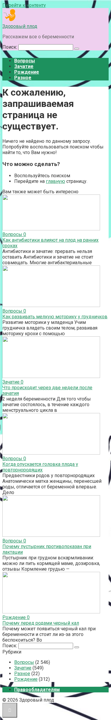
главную (55, 181)
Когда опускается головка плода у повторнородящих (40, 467)
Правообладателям (37, 689)
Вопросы (24, 61)
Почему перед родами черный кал (40, 623)
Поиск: (10, 47)
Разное (22, 77)
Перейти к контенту (24, 5)
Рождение (26, 72)
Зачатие (23, 66)
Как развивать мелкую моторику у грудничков (54, 316)
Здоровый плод (19, 26)
